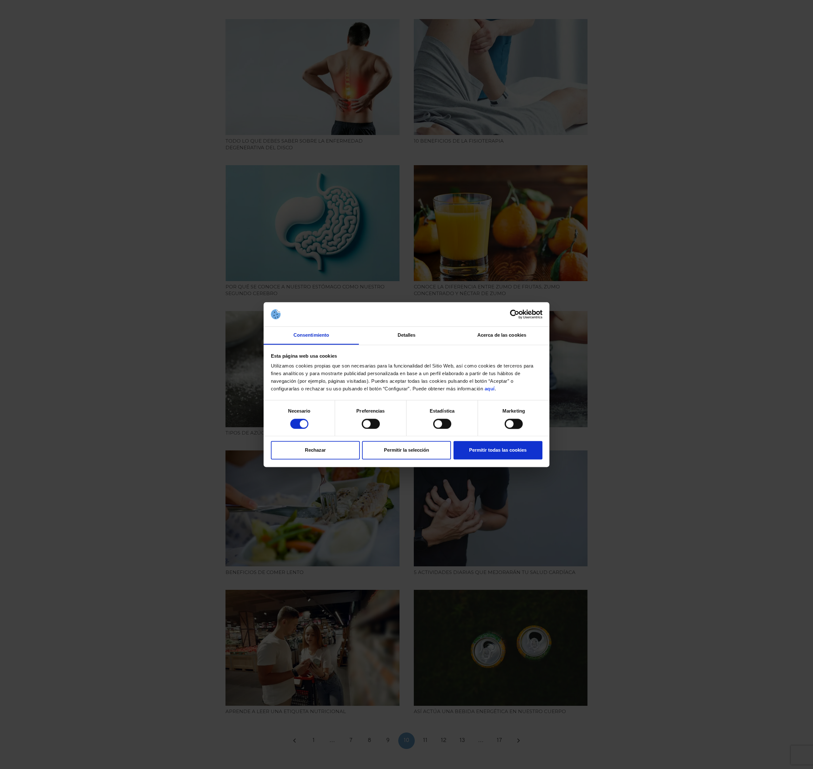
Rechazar (315, 450)
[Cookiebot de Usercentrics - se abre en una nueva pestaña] (514, 314)
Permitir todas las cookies (498, 450)
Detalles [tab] (407, 335)
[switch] (371, 424)
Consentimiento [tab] (311, 335)
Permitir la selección (406, 450)
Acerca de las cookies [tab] (501, 335)
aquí (490, 389)
